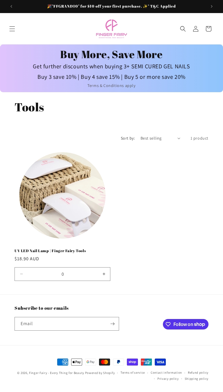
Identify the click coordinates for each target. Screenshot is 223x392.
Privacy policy (168, 379)
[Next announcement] (211, 6)
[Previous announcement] (11, 6)
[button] (12, 28)
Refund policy (198, 372)
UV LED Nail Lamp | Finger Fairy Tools (50, 250)
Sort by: (128, 138)
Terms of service (133, 372)
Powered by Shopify (100, 373)
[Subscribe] (112, 324)
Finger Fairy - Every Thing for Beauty (56, 373)
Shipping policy (197, 379)
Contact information (166, 372)
